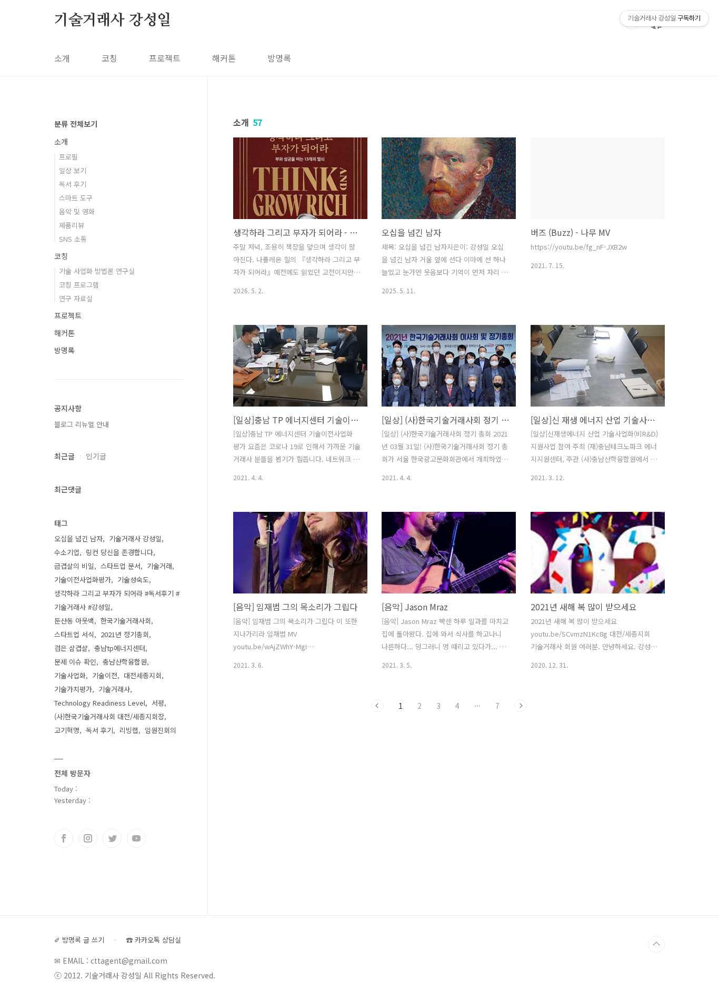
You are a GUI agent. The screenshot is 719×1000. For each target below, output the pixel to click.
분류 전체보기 (75, 123)
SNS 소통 (73, 239)
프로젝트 (165, 58)
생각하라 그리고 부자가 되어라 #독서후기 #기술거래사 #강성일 (116, 600)
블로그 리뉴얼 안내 (81, 424)
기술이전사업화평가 (82, 580)
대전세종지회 (143, 675)
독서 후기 (72, 184)
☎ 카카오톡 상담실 (153, 940)
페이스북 (63, 838)
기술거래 (159, 566)
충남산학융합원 (125, 662)
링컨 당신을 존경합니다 (119, 552)
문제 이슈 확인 (75, 662)
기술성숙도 (133, 580)
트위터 (112, 838)
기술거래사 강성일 (112, 20)
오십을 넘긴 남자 (78, 538)
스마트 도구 (76, 198)
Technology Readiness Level (99, 703)
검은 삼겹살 (71, 648)
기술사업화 (70, 675)
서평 (158, 703)
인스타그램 (87, 838)
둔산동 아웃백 (74, 621)
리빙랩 (128, 730)
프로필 (68, 157)
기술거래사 (114, 689)
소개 (62, 58)
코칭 (109, 58)
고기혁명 (66, 730)
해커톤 (224, 58)
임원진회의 (160, 730)
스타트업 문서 (121, 566)
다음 (520, 705)
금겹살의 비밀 (74, 566)
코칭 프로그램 (79, 285)
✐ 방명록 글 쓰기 (79, 940)
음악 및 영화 (77, 211)
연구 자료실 (76, 298)
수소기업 (66, 552)
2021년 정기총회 (125, 634)
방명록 (279, 58)
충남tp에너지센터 (119, 648)
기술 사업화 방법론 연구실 (97, 271)
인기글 (96, 456)
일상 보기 (72, 170)
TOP (656, 944)
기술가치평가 (73, 689)
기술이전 (104, 675)
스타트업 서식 (74, 634)
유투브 (136, 838)
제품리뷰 (71, 225)
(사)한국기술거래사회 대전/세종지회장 (109, 716)
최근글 (64, 456)
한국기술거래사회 (126, 621)
